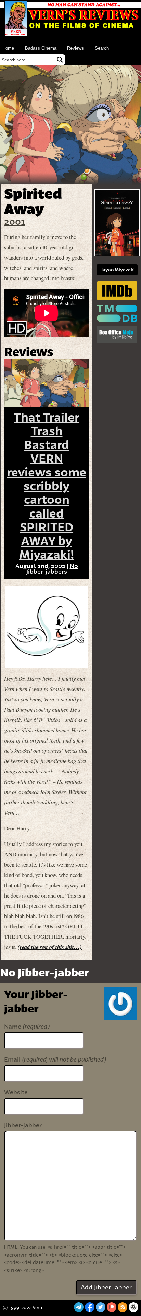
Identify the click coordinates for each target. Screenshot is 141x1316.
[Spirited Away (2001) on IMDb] (117, 291)
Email (55, 1059)
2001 (14, 222)
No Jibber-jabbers (52, 569)
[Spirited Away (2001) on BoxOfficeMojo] (117, 335)
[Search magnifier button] (60, 60)
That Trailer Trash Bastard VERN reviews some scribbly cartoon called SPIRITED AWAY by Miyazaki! (46, 486)
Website (16, 1092)
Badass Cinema (40, 48)
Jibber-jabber (23, 1125)
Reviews (75, 48)
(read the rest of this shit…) (50, 947)
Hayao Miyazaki (117, 270)
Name (26, 1026)
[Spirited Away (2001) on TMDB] (117, 314)
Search (102, 48)
